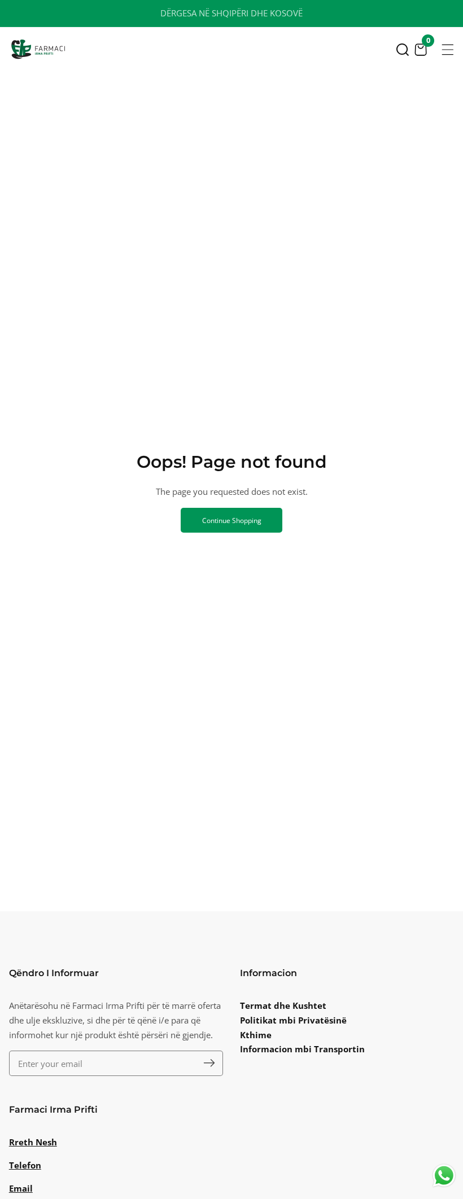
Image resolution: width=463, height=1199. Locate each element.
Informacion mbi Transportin (302, 1049)
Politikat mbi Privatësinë (293, 1020)
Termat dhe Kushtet (283, 1005)
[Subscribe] (209, 1063)
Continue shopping (231, 520)
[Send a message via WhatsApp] (444, 1175)
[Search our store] (402, 49)
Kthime (256, 1034)
